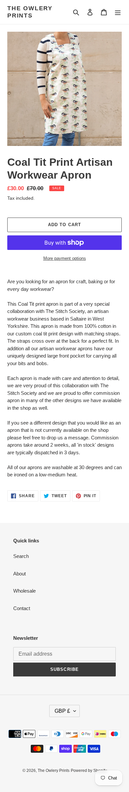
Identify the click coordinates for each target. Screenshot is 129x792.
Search (21, 556)
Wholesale (24, 591)
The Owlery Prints (30, 12)
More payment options (64, 258)
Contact (21, 608)
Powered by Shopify (89, 770)
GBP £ (62, 711)
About (19, 573)
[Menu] (118, 12)
